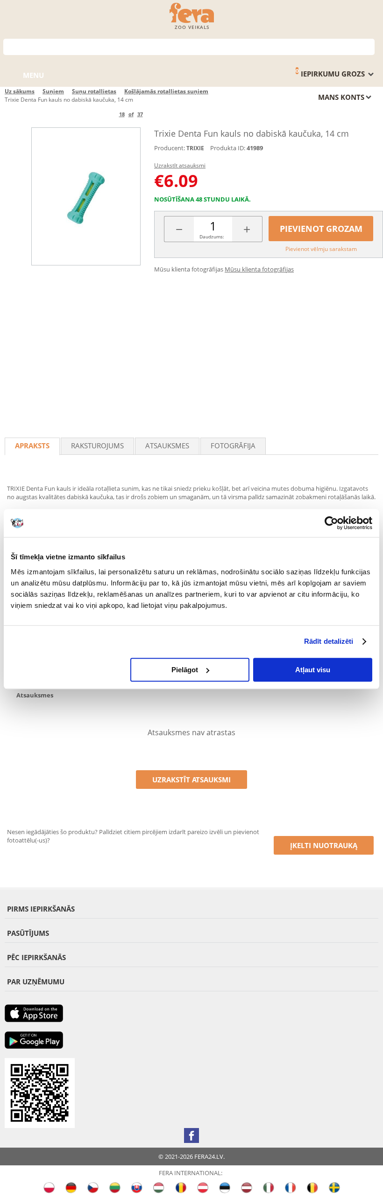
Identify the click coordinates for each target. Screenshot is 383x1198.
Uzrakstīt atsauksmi (180, 165)
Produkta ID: (227, 148)
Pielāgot (184, 670)
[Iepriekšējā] (103, 114)
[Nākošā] (158, 114)
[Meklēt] (368, 46)
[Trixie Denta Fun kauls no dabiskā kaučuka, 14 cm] (86, 196)
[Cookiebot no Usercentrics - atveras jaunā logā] (331, 523)
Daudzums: (211, 236)
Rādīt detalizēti (329, 641)
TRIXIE (195, 148)
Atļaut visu (312, 670)
